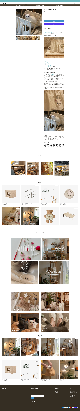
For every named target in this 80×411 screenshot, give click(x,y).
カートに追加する (54, 21)
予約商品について (72, 391)
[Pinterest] (34, 401)
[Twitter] (31, 401)
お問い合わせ (72, 396)
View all (40, 183)
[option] (29, 22)
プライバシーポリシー (73, 395)
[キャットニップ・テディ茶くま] (50, 216)
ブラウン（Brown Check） (49, 65)
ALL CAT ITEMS (15, 7)
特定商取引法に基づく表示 (73, 392)
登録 (32, 398)
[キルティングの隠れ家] (11, 194)
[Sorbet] (4, 3)
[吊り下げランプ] (69, 369)
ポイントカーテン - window (20, 7)
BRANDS (56, 392)
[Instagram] (32, 401)
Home (11, 7)
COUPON (56, 391)
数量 (44, 15)
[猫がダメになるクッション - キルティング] (69, 194)
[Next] (41, 22)
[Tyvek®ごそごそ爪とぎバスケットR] (50, 369)
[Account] (74, 3)
